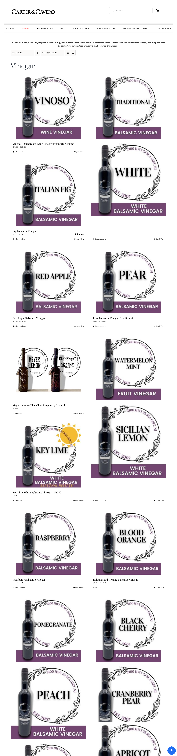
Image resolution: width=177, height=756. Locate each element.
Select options (20, 152)
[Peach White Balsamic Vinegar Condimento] (48, 701)
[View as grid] (67, 52)
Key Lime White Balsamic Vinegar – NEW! (37, 492)
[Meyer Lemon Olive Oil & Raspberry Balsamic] (48, 368)
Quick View (79, 152)
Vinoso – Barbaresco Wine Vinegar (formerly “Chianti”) (44, 143)
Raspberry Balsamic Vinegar (29, 579)
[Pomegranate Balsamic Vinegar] (48, 629)
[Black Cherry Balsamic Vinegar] (128, 629)
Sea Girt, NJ (35, 42)
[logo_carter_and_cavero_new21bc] (33, 6)
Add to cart (19, 413)
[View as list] (72, 52)
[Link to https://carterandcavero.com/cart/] (158, 10)
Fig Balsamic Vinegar (25, 231)
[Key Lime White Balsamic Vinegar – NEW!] (48, 455)
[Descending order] (37, 52)
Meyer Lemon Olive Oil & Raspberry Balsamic (39, 405)
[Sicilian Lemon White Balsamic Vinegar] (128, 440)
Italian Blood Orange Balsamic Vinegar (115, 579)
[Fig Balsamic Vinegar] (48, 193)
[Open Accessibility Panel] (171, 750)
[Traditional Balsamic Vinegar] (128, 106)
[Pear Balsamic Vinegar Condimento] (128, 281)
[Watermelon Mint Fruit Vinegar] (128, 368)
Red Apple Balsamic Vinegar (29, 318)
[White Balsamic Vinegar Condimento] (128, 178)
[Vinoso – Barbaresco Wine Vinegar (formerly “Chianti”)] (48, 106)
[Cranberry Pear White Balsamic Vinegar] (128, 701)
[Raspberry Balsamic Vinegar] (48, 542)
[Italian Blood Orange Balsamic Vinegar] (128, 542)
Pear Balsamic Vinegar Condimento (113, 318)
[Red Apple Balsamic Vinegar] (48, 281)
